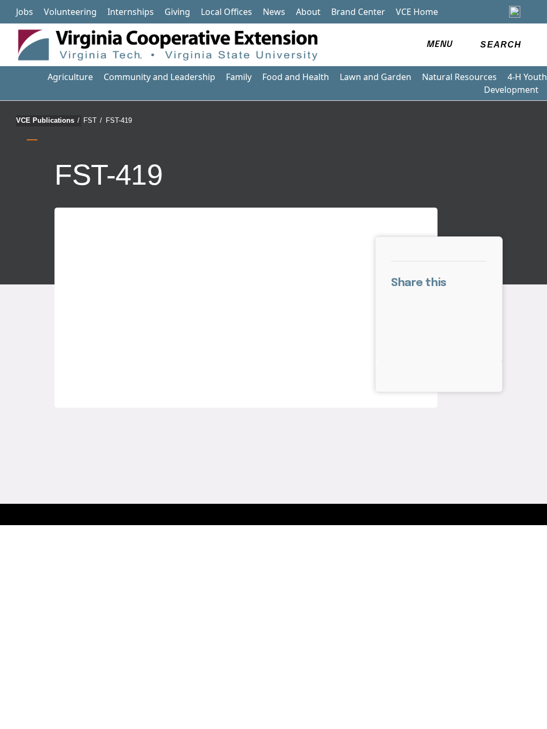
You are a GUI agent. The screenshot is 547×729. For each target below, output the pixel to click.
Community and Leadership (159, 77)
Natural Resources (459, 77)
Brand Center (358, 12)
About (308, 12)
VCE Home (417, 12)
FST (92, 120)
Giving (177, 12)
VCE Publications (48, 120)
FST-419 (119, 120)
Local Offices (226, 12)
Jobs (24, 12)
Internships (130, 12)
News (274, 12)
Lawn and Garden (375, 77)
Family (239, 77)
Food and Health (295, 77)
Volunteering (70, 12)
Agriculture (70, 77)
